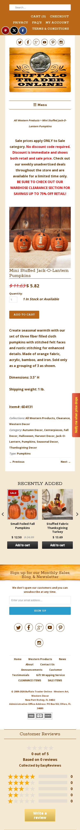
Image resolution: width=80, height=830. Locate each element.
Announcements (31, 669)
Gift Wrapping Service (50, 675)
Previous (18, 461)
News (62, 659)
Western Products (40, 659)
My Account (57, 23)
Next (64, 461)
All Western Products (40, 418)
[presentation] (3, 514)
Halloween (26, 436)
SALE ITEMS (55, 680)
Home (18, 659)
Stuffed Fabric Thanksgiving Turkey (58, 528)
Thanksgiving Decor (23, 447)
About (29, 664)
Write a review (40, 815)
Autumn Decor (33, 430)
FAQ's (36, 23)
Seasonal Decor (47, 441)
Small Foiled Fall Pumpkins (22, 526)
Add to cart (22, 545)
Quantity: (16, 293)
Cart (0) (38, 16)
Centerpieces (53, 430)
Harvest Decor (45, 436)
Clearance (63, 418)
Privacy (20, 23)
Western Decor (19, 424)
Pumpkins (28, 441)
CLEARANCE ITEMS (29, 680)
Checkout (59, 16)
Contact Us (47, 664)
